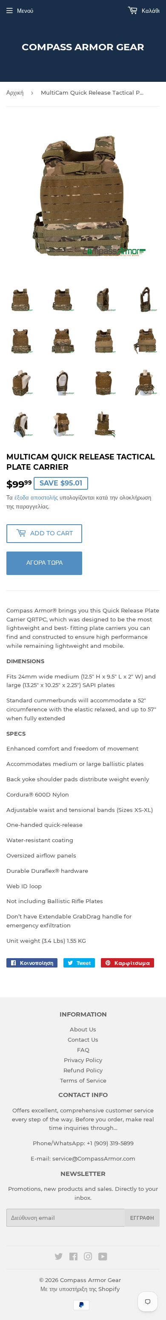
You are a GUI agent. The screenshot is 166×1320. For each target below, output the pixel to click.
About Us (83, 1029)
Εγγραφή (142, 1218)
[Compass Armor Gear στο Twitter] (58, 1257)
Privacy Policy (83, 1060)
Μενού (25, 10)
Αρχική (14, 92)
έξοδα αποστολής (36, 497)
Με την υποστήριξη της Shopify (80, 1288)
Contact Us (83, 1039)
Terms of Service (83, 1080)
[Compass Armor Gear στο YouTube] (102, 1257)
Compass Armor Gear (83, 47)
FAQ (83, 1049)
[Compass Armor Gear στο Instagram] (88, 1257)
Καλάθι (150, 10)
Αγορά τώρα (44, 562)
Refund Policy (83, 1070)
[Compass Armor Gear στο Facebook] (73, 1257)
